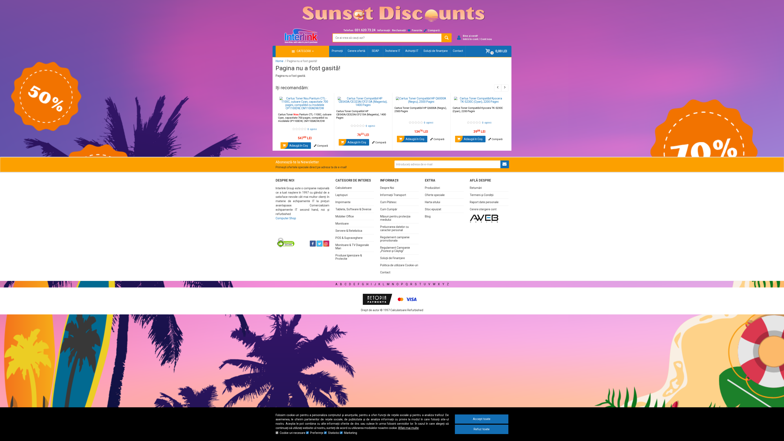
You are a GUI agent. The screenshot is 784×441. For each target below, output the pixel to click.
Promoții (337, 50)
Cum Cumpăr (388, 209)
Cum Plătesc (388, 202)
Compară (322, 145)
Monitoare (342, 223)
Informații (383, 30)
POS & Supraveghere (349, 237)
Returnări (476, 187)
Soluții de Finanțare (392, 258)
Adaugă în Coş (298, 145)
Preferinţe (316, 432)
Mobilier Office (344, 216)
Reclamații (399, 30)
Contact (458, 50)
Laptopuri (341, 195)
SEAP (375, 50)
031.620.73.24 (365, 30)
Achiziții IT (412, 50)
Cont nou (486, 39)
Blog (428, 216)
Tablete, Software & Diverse (353, 209)
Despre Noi (387, 187)
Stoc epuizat (433, 209)
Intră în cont (470, 39)
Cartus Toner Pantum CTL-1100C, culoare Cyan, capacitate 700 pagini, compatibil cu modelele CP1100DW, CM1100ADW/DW (304, 117)
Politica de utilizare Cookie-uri (399, 265)
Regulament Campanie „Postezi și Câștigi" (395, 249)
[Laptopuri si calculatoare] (301, 233)
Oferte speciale (435, 195)
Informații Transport (393, 195)
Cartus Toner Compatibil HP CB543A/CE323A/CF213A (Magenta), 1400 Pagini (361, 114)
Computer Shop (286, 218)
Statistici (333, 432)
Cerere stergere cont (483, 209)
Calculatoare (343, 187)
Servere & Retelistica (348, 230)
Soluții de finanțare (435, 50)
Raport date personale (484, 202)
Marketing (350, 432)
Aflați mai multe (408, 428)
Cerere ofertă (356, 50)
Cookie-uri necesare (292, 432)
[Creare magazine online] (484, 218)
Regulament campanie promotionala (395, 239)
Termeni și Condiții (481, 195)
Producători (432, 187)
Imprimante (343, 202)
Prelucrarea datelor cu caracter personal (394, 228)
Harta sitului (432, 202)
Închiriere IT (392, 50)
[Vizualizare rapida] (325, 106)
